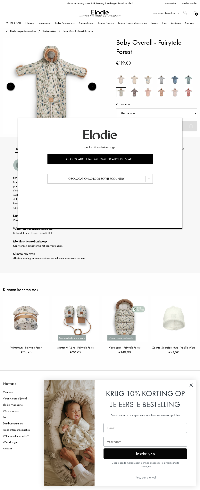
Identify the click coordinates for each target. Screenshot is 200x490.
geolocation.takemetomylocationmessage (100, 159)
